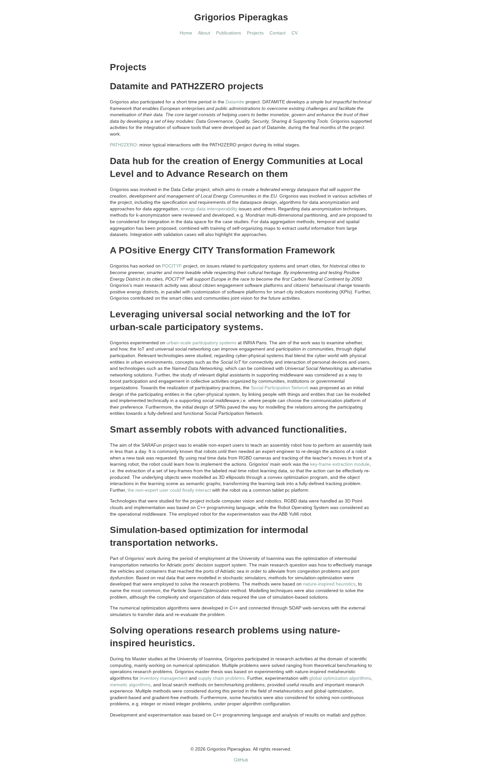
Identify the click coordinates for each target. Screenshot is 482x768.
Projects (255, 32)
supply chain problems (221, 678)
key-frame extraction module (340, 464)
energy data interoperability (209, 208)
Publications (228, 32)
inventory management (164, 678)
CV (294, 32)
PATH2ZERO (123, 144)
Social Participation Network (280, 387)
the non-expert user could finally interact (169, 490)
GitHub (241, 759)
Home (186, 32)
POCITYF (172, 265)
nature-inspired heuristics (329, 584)
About (204, 32)
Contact (278, 32)
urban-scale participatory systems (201, 342)
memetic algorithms (130, 684)
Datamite (235, 101)
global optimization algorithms (340, 678)
